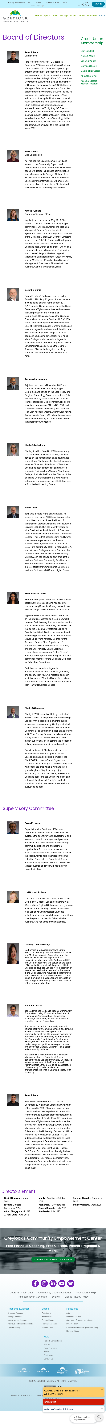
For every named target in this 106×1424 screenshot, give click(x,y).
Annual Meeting (88, 75)
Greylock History (89, 66)
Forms (46, 1351)
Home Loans (47, 1316)
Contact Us (48, 1359)
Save (55, 15)
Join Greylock (87, 51)
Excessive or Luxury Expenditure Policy (82, 1327)
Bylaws (56, 1297)
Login (98, 4)
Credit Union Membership (92, 41)
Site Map (47, 1344)
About (102, 15)
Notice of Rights (72, 1331)
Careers (38, 2)
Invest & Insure (77, 15)
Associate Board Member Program (89, 82)
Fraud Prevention (50, 1348)
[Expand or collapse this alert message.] (102, 1390)
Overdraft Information (22, 1292)
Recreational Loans (49, 1324)
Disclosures (48, 1355)
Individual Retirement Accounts (20, 1324)
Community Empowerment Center (53, 1259)
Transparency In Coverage (32, 1297)
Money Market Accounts (17, 1320)
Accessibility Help (86, 1292)
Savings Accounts (15, 1316)
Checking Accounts (15, 1313)
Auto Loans (46, 1313)
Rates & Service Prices (53, 1341)
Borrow (38, 15)
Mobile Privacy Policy (76, 1297)
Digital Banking (14, 1327)
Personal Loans (48, 1320)
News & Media (88, 56)
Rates (65, 2)
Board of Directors (90, 71)
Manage (64, 15)
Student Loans (48, 1327)
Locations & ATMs (52, 2)
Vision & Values (88, 61)
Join (29, 2)
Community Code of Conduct (54, 1292)
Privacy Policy (72, 1324)
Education (92, 15)
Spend (47, 15)
